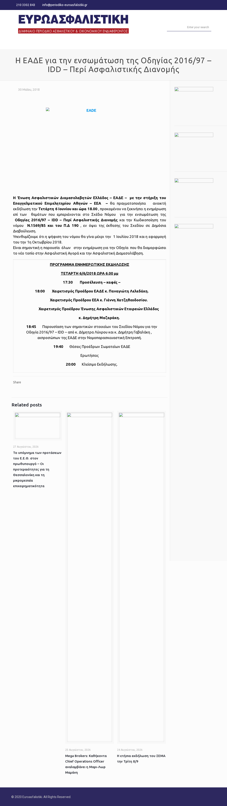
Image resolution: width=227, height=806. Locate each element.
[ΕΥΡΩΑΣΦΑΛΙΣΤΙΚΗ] (73, 23)
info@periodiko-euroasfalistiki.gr (64, 5)
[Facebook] (201, 5)
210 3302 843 (25, 5)
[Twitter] (207, 5)
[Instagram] (213, 5)
